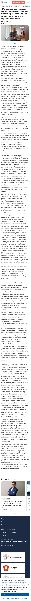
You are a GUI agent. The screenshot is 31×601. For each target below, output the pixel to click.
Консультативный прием (8, 532)
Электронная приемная (8, 529)
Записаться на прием (18, 2)
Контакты (4, 535)
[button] (14, 43)
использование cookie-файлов (20, 584)
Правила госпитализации (8, 525)
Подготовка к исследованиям (10, 519)
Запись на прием (6, 522)
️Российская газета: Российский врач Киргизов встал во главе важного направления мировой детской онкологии (12, 504)
